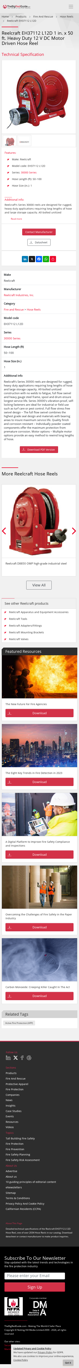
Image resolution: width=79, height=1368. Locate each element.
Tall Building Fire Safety (20, 1138)
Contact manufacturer (39, 232)
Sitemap (11, 1193)
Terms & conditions (18, 1198)
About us (11, 1176)
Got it (68, 1362)
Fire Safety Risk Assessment (23, 1160)
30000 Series (29, 172)
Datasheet (41, 242)
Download (40, 713)
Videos (10, 1127)
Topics (10, 1132)
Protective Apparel (17, 1084)
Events (10, 1116)
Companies (12, 1095)
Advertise (11, 1171)
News (9, 1100)
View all (39, 585)
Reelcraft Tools (18, 619)
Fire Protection (15, 1089)
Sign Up (35, 1287)
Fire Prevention (15, 1149)
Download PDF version (41, 449)
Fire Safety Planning (18, 1154)
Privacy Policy (45, 1352)
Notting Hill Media (26, 1329)
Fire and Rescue (16, 1078)
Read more (16, 218)
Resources (12, 1122)
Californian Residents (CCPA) (23, 1209)
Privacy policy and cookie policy (25, 1203)
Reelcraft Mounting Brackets (26, 632)
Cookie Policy (20, 1360)
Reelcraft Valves (18, 639)
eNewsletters (14, 1187)
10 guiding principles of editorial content (31, 1182)
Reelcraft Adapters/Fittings (25, 625)
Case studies (13, 1111)
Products (11, 1073)
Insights (10, 1105)
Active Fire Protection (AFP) (19, 1023)
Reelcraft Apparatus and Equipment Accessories (39, 612)
